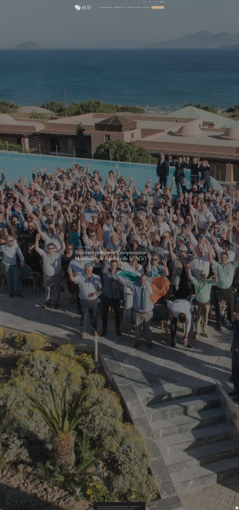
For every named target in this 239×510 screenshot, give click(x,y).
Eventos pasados (118, 7)
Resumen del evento (158, 7)
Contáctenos (146, 7)
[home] (83, 7)
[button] (106, 7)
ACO (125, 7)
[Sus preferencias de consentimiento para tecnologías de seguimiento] (237, 508)
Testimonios (130, 7)
